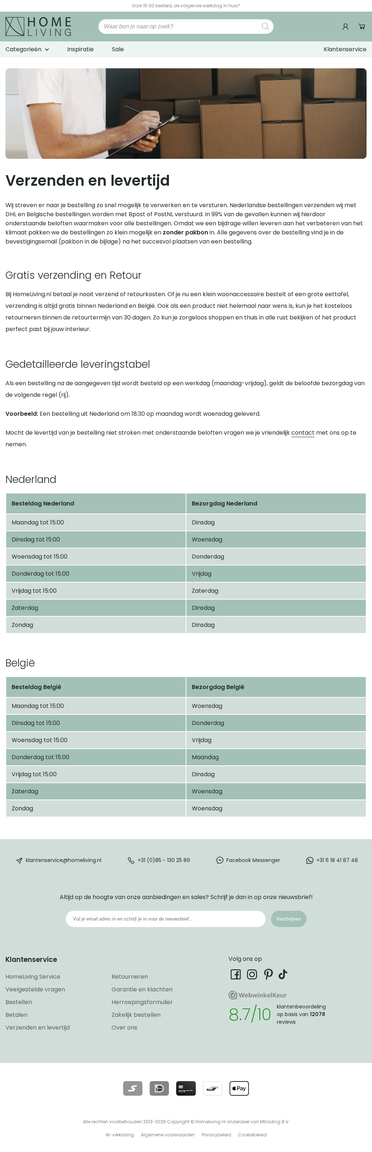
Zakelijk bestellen (136, 1015)
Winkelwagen (362, 26)
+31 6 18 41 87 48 (337, 860)
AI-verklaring (120, 1135)
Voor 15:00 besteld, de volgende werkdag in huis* (186, 6)
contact (303, 432)
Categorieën (23, 49)
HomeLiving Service (32, 976)
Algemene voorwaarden (168, 1135)
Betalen (16, 1015)
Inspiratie (80, 49)
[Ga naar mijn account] (346, 26)
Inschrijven (288, 919)
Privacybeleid (216, 1135)
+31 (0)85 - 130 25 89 (164, 860)
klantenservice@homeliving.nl (63, 860)
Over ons (124, 1027)
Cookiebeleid (252, 1135)
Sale (118, 49)
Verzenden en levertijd (37, 1027)
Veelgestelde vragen (35, 989)
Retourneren (130, 976)
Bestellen (18, 1002)
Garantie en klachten (142, 989)
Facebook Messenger (253, 860)
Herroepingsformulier (142, 1002)
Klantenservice (345, 49)
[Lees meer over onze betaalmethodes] (132, 1088)
